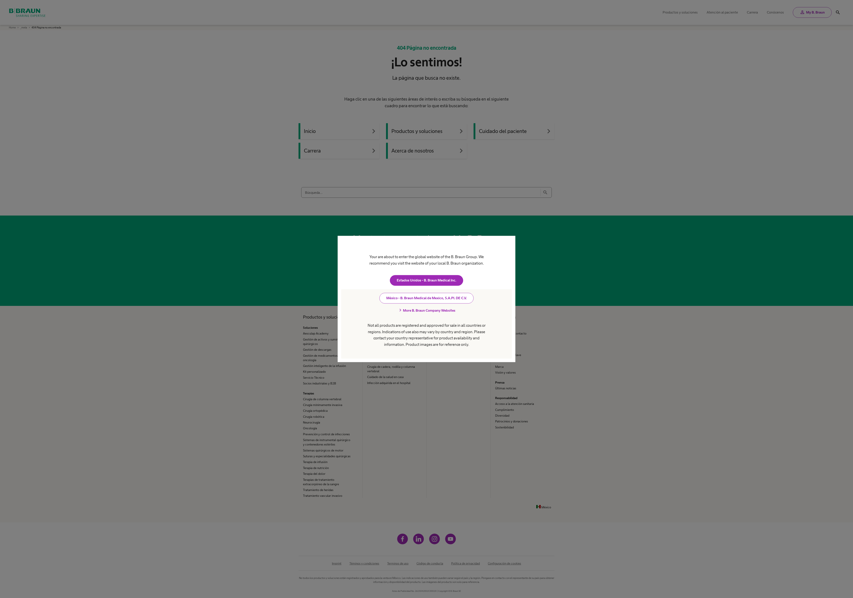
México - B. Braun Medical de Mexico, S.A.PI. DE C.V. (426, 298)
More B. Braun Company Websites (426, 310)
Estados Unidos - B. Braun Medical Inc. (426, 280)
